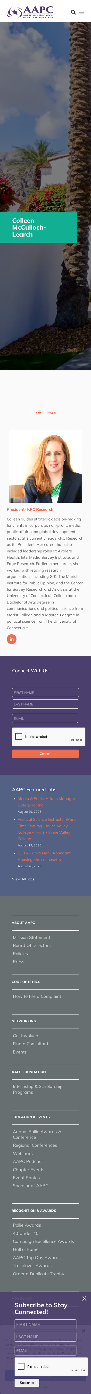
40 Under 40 (26, 1233)
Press (18, 961)
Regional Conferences (35, 1145)
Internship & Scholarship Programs (38, 1089)
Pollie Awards (27, 1225)
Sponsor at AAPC (30, 1185)
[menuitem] (71, 12)
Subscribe (27, 1383)
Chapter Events (28, 1169)
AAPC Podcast (28, 1161)
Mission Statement (31, 937)
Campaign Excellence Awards (43, 1241)
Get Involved (25, 1035)
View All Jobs (23, 879)
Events (20, 1052)
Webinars (23, 1153)
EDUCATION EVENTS (31, 1117)
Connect (45, 754)
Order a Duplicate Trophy (38, 1274)
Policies (20, 953)
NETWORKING (24, 1021)
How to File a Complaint (37, 996)
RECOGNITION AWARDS (34, 1210)
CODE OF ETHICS (26, 982)
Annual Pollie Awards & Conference (37, 1134)
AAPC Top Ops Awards (37, 1257)
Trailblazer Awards (32, 1265)
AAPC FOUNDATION (29, 1072)
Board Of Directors (32, 945)
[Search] (71, 12)
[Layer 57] (38, 12)
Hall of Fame (26, 1249)
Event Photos (26, 1177)
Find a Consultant (30, 1043)
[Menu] (81, 12)
